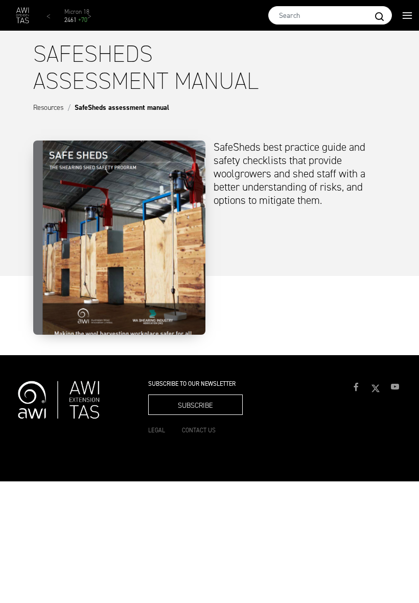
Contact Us (199, 430)
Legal (156, 430)
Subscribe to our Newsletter (192, 384)
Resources (48, 107)
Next (94, 20)
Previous (53, 20)
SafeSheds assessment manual (122, 107)
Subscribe (195, 405)
